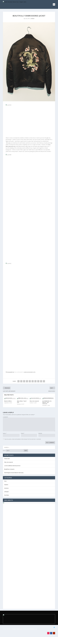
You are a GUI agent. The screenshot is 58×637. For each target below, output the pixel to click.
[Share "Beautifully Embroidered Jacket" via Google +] (24, 381)
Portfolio (6, 495)
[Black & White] (10, 398)
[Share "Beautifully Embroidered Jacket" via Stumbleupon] (38, 381)
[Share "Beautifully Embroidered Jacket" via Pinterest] (29, 381)
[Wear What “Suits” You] (22, 398)
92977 (4, 450)
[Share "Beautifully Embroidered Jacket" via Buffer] (35, 381)
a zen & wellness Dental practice (12, 465)
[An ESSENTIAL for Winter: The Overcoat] (48, 398)
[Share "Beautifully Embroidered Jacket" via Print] (44, 381)
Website (40, 433)
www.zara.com (11, 146)
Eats (5, 481)
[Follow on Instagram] (48, 633)
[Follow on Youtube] (54, 633)
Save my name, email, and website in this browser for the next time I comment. (23, 439)
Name (5, 433)
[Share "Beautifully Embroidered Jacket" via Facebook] (18, 381)
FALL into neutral (34, 401)
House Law (7, 458)
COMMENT (5, 417)
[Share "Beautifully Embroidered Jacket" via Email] (41, 381)
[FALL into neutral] (35, 398)
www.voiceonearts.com (29, 372)
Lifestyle (6, 491)
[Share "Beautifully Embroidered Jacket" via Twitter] (21, 381)
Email (22, 433)
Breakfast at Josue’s (9, 469)
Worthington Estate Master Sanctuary (13, 472)
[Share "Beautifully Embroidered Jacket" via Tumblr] (27, 381)
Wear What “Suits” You (22, 401)
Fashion (32, 18)
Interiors (6, 488)
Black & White (8, 401)
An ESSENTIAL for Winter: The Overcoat (47, 402)
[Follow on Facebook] (51, 633)
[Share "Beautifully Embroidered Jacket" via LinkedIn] (32, 381)
